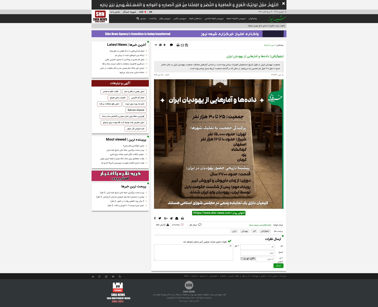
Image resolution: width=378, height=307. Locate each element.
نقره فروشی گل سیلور (135, 128)
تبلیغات (223, 276)
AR (150, 12)
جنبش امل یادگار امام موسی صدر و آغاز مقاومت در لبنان (122, 68)
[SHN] (100, 16)
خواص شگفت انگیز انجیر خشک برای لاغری (127, 154)
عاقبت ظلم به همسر (110, 91)
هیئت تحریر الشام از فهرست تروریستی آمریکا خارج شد (122, 163)
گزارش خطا (160, 225)
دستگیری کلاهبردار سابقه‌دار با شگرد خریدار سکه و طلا (123, 64)
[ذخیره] (186, 45)
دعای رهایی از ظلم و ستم (134, 91)
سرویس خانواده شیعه (236, 18)
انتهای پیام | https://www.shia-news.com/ (218, 213)
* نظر (237, 246)
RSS (186, 276)
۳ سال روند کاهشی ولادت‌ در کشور (127, 201)
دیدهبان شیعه (195, 18)
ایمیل (280, 252)
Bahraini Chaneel (136, 110)
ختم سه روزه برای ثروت (134, 104)
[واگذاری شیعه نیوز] (189, 33)
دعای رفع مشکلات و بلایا (109, 104)
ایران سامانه (183, 300)
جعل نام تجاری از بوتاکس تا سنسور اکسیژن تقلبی (124, 59)
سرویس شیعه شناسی (214, 18)
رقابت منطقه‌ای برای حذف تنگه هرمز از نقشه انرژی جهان (122, 158)
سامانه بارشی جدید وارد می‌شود (131, 72)
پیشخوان (253, 18)
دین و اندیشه (269, 45)
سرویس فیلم (165, 18)
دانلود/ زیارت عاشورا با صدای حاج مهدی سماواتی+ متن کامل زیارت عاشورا (256, 25)
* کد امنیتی (280, 260)
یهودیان (245, 231)
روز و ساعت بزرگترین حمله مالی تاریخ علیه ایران (125, 150)
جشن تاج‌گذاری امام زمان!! (133, 146)
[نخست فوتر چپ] (119, 292)
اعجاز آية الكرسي (137, 97)
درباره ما (283, 276)
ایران (234, 231)
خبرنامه (194, 276)
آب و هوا (245, 276)
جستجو (203, 276)
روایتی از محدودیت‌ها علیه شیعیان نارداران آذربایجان (120, 197)
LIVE (141, 12)
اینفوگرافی (265, 231)
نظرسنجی (213, 276)
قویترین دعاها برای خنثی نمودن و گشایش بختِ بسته (123, 116)
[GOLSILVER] (120, 175)
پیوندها (255, 276)
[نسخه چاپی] (178, 45)
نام (282, 246)
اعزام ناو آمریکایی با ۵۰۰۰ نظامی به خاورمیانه (127, 51)
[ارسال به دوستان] (182, 45)
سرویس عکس (179, 18)
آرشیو (263, 276)
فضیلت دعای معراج (117, 97)
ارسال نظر (193, 225)
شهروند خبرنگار (129, 12)
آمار (254, 231)
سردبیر (143, 18)
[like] (179, 225)
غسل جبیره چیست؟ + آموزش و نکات (126, 205)
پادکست (153, 18)
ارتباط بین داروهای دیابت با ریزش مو (129, 55)
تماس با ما (115, 12)
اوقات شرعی (234, 276)
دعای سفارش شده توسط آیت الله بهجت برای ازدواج (123, 122)
